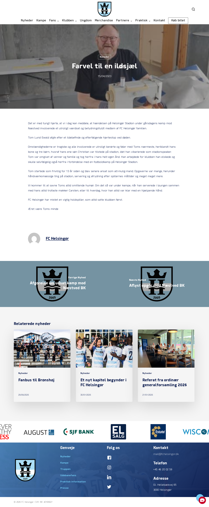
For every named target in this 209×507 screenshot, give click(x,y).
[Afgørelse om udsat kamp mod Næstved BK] (52, 284)
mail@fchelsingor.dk (166, 454)
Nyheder (104, 57)
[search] (193, 9)
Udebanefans (68, 475)
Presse (64, 488)
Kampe (64, 463)
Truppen (65, 469)
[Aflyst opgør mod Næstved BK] (156, 284)
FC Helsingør (57, 239)
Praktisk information (73, 482)
